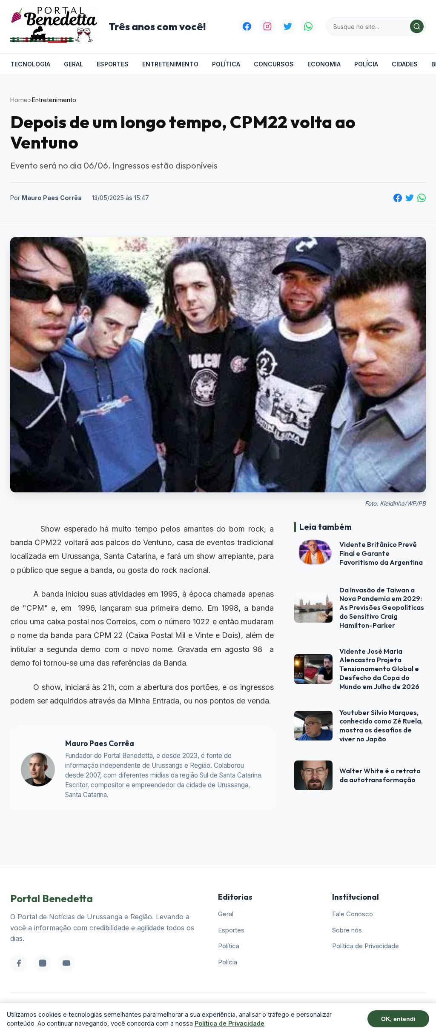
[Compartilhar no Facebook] (397, 198)
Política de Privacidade (365, 946)
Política (226, 64)
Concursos (274, 64)
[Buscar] (417, 26)
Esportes (113, 64)
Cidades (405, 64)
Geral (73, 64)
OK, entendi (398, 1018)
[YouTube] (66, 963)
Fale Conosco (352, 914)
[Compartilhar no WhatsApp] (421, 198)
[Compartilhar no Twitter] (409, 198)
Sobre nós (347, 930)
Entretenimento (170, 64)
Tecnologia (30, 64)
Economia (324, 64)
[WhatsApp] (308, 26)
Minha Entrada (153, 700)
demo (192, 607)
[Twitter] (287, 26)
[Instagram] (267, 26)
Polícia (366, 64)
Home (19, 99)
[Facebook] (247, 26)
